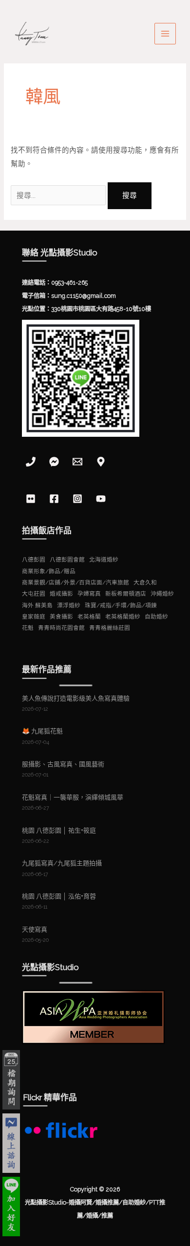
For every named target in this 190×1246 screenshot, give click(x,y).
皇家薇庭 (33, 616)
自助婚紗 (156, 616)
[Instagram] (77, 498)
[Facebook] (54, 498)
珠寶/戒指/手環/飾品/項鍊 (121, 605)
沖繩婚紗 (162, 593)
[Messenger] (54, 461)
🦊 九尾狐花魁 (42, 731)
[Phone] (30, 461)
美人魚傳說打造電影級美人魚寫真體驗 (76, 698)
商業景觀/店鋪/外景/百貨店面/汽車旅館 (75, 582)
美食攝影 (61, 616)
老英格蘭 (89, 616)
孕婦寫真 (89, 593)
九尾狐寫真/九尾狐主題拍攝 (62, 863)
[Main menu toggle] (165, 33)
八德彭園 (33, 559)
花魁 (28, 627)
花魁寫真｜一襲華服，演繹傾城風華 (72, 797)
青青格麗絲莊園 (109, 627)
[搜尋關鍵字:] (59, 195)
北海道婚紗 (103, 559)
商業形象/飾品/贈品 (49, 571)
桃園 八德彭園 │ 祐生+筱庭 (59, 830)
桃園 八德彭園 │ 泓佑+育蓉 (59, 896)
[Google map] (101, 461)
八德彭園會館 (67, 559)
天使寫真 (34, 929)
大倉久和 (145, 582)
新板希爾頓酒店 (125, 593)
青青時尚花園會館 (61, 627)
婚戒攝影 (61, 593)
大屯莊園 (33, 593)
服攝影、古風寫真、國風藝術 (63, 764)
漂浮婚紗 (68, 605)
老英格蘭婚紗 (122, 616)
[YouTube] (101, 498)
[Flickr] (30, 498)
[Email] (77, 461)
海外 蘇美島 (37, 605)
